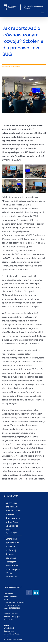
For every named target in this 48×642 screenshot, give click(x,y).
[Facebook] (29, 592)
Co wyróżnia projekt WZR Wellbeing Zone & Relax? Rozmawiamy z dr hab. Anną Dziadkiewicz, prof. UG (13, 516)
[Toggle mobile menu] (42, 13)
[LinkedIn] (36, 592)
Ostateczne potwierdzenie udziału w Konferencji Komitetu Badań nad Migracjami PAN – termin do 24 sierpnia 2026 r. (13, 556)
